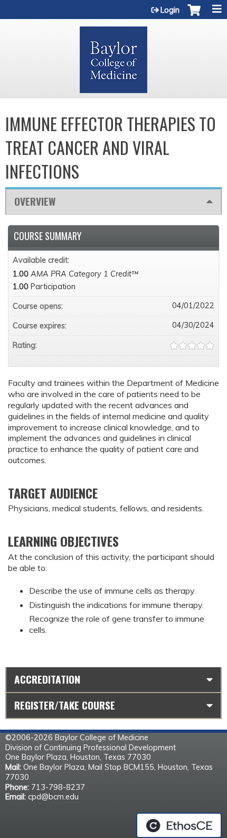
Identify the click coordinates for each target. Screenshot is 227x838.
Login (169, 10)
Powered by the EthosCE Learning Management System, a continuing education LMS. (179, 825)
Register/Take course (64, 705)
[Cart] (194, 15)
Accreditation (47, 679)
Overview (34, 201)
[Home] (113, 56)
